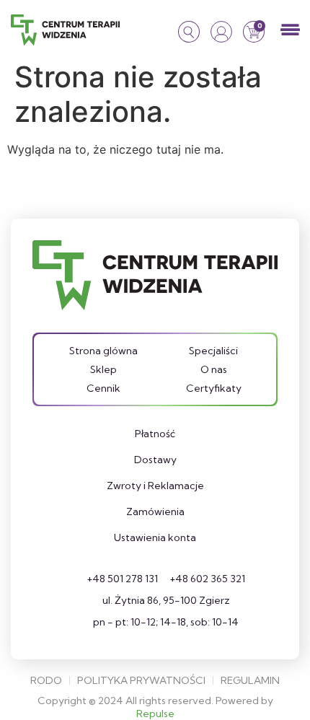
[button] (290, 30)
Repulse (155, 713)
